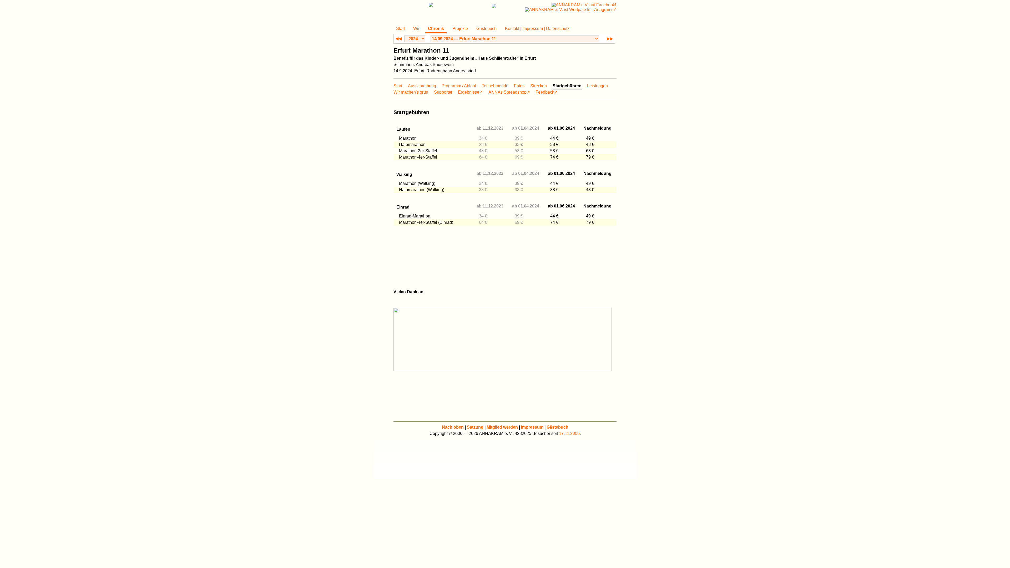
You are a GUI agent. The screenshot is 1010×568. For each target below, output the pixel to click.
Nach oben (453, 427)
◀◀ (398, 38)
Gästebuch (486, 28)
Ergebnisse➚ (470, 92)
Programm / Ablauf (459, 86)
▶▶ (610, 38)
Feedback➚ (547, 92)
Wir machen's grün (410, 92)
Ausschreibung (422, 86)
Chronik (436, 28)
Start (400, 28)
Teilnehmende (495, 86)
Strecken (538, 86)
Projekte (460, 28)
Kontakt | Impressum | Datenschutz (537, 28)
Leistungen (597, 86)
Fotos (519, 86)
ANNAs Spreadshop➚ (509, 92)
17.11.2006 (569, 433)
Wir (416, 28)
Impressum (532, 427)
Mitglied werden (502, 427)
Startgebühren (567, 86)
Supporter (443, 92)
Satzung (475, 427)
